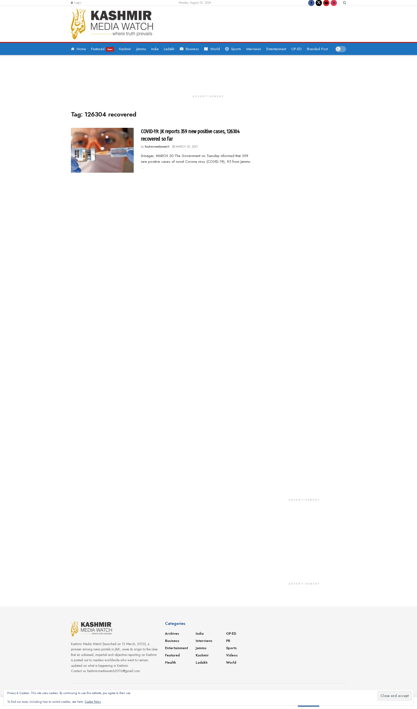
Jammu (141, 49)
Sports (236, 49)
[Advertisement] (253, 23)
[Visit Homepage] (112, 23)
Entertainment (276, 49)
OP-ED (296, 49)
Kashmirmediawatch (157, 146)
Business (192, 49)
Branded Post (317, 49)
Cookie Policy (93, 702)
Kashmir (125, 49)
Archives (172, 633)
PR (228, 640)
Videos (232, 655)
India (155, 49)
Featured (101, 49)
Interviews (253, 49)
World (215, 49)
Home (81, 49)
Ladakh (169, 49)
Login (77, 2)
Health (170, 662)
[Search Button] (344, 3)
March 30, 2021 (186, 146)
